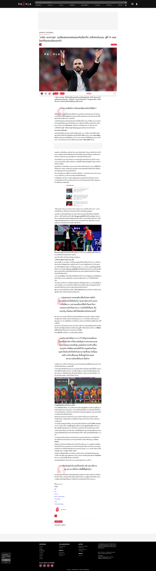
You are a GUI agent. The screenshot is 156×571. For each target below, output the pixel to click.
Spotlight (61, 555)
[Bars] (132, 3)
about (80, 553)
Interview (42, 544)
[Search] (125, 2)
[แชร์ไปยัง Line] (48, 44)
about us (80, 555)
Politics (41, 546)
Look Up (41, 558)
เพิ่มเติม (3, 557)
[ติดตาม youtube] (52, 565)
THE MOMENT (80, 550)
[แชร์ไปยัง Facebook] (43, 44)
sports (42, 33)
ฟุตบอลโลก (57, 525)
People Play (81, 547)
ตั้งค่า (6, 562)
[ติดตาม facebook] (40, 565)
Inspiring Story (62, 554)
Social (40, 547)
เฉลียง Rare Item (62, 546)
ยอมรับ (6, 559)
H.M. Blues (61, 547)
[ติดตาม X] (44, 565)
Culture (41, 552)
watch (61, 550)
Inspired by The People (83, 546)
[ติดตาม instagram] (48, 565)
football (50, 33)
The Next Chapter (82, 549)
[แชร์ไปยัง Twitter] (45, 44)
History (41, 555)
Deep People (61, 552)
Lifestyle (41, 554)
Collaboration (64, 544)
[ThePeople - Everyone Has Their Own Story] (24, 5)
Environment (42, 550)
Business (41, 549)
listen (80, 544)
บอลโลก (63, 525)
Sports (40, 557)
